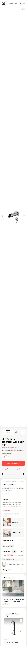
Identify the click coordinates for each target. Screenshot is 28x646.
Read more (6, 510)
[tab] (5, 555)
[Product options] (21, 620)
